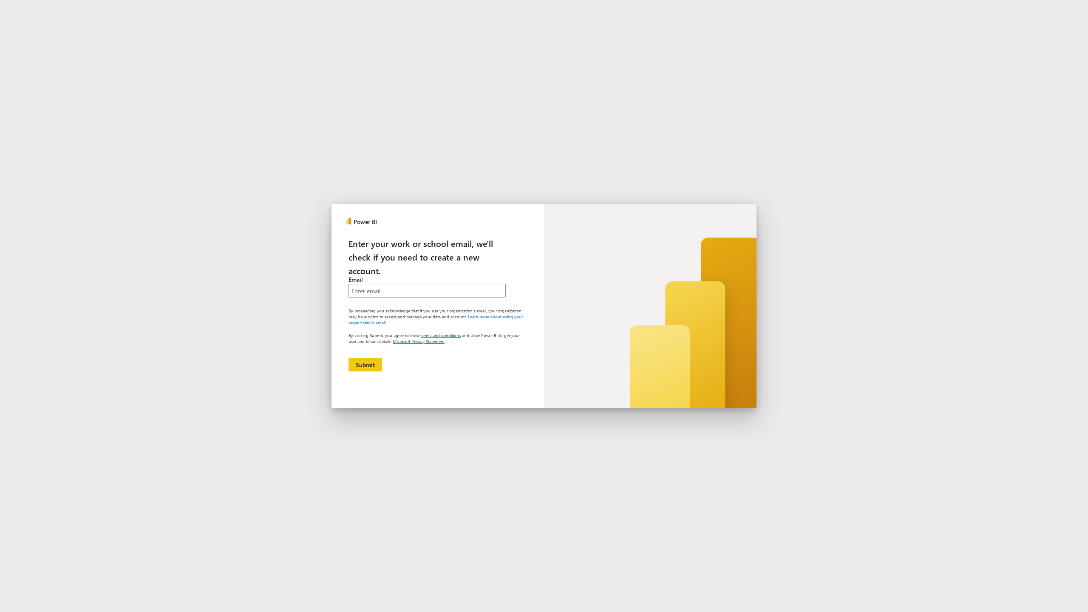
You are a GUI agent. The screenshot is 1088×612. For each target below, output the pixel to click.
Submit (365, 365)
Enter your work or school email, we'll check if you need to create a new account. (420, 256)
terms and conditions (441, 335)
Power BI (365, 222)
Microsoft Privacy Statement (419, 341)
